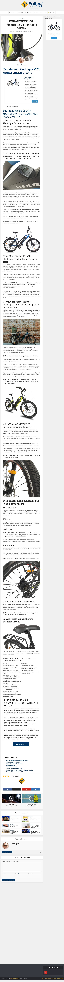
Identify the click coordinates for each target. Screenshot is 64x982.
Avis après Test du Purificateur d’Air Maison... (14, 832)
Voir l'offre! (35, 101)
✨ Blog (50, 12)
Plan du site (54, 978)
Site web (30, 873)
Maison (31, 12)
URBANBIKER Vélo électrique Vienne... (29, 78)
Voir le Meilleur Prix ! (22, 744)
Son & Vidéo (21, 12)
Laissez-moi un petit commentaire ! (10, 861)
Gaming (15, 12)
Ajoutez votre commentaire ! (21, 31)
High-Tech (21, 18)
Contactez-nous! (48, 978)
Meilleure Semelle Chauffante (14, 826)
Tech (10, 12)
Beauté (26, 12)
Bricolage (44, 12)
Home (43, 978)
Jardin (36, 12)
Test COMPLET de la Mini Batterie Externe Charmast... (35, 826)
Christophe (31, 31)
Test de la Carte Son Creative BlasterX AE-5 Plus (35, 832)
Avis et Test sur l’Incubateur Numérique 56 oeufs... (35, 818)
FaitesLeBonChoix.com (14, 978)
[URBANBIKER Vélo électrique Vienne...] (13, 82)
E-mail (17, 873)
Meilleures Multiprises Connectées (14, 818)
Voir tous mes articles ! (7, 852)
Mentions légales (60, 978)
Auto (40, 12)
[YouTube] (45, 972)
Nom (3, 873)
